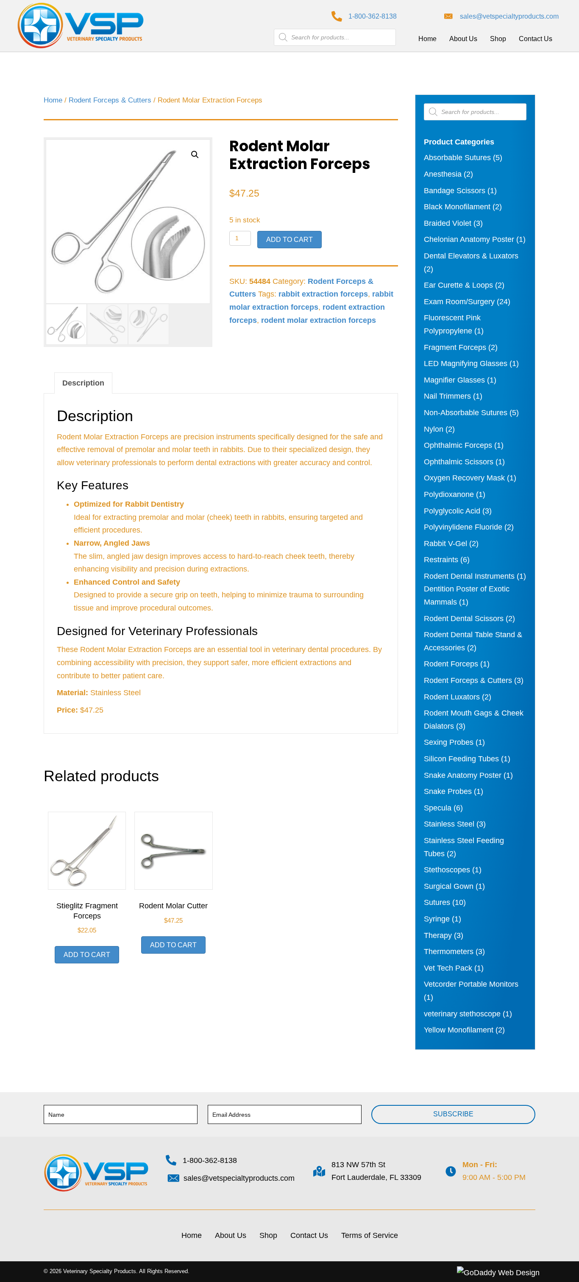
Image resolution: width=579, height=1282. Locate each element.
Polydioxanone (449, 494)
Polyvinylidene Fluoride (463, 527)
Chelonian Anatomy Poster (469, 239)
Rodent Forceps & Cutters (110, 100)
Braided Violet (447, 223)
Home (53, 100)
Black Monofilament (457, 207)
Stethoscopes (447, 870)
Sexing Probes (448, 742)
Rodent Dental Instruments (469, 576)
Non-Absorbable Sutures (465, 412)
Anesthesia (443, 174)
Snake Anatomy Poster (462, 775)
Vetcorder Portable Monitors (471, 984)
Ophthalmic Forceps (458, 445)
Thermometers (448, 951)
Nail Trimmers (447, 396)
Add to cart (289, 239)
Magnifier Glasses (454, 380)
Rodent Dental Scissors (464, 618)
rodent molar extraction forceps (318, 320)
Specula (437, 808)
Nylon (433, 429)
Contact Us (309, 1235)
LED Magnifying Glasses (465, 363)
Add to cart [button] (87, 954)
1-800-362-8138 (372, 16)
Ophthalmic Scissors (458, 462)
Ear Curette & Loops (458, 285)
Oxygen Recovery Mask (464, 478)
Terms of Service (369, 1235)
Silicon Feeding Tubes (461, 759)
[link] (427, 39)
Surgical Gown (448, 886)
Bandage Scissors (454, 190)
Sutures (437, 902)
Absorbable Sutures (457, 157)
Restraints (441, 559)
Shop (268, 1235)
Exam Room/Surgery (459, 301)
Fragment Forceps (455, 347)
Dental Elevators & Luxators (471, 256)
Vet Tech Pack (448, 968)
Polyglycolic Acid (452, 511)
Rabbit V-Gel (445, 543)
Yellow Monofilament (458, 1030)
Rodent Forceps (451, 664)
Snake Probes (448, 791)
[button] (195, 154)
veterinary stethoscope (462, 1014)
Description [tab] (83, 383)
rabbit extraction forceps (323, 294)
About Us (230, 1235)
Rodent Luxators (452, 697)
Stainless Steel (449, 824)
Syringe (437, 919)
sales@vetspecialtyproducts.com (509, 16)
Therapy (438, 935)
